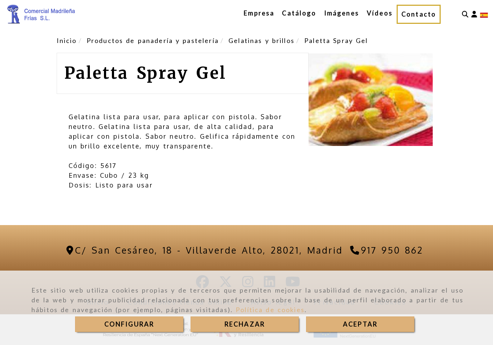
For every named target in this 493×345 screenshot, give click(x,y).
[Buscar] (465, 14)
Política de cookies (270, 310)
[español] (484, 14)
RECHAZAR (244, 324)
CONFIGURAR (129, 324)
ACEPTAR (360, 324)
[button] (474, 14)
